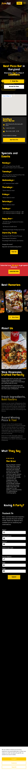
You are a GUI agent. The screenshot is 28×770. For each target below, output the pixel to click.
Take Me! (14, 252)
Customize (14, 763)
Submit (14, 577)
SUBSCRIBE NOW (14, 271)
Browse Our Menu (14, 86)
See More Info (14, 140)
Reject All (14, 767)
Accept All (14, 759)
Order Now (15, 81)
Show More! (15, 317)
